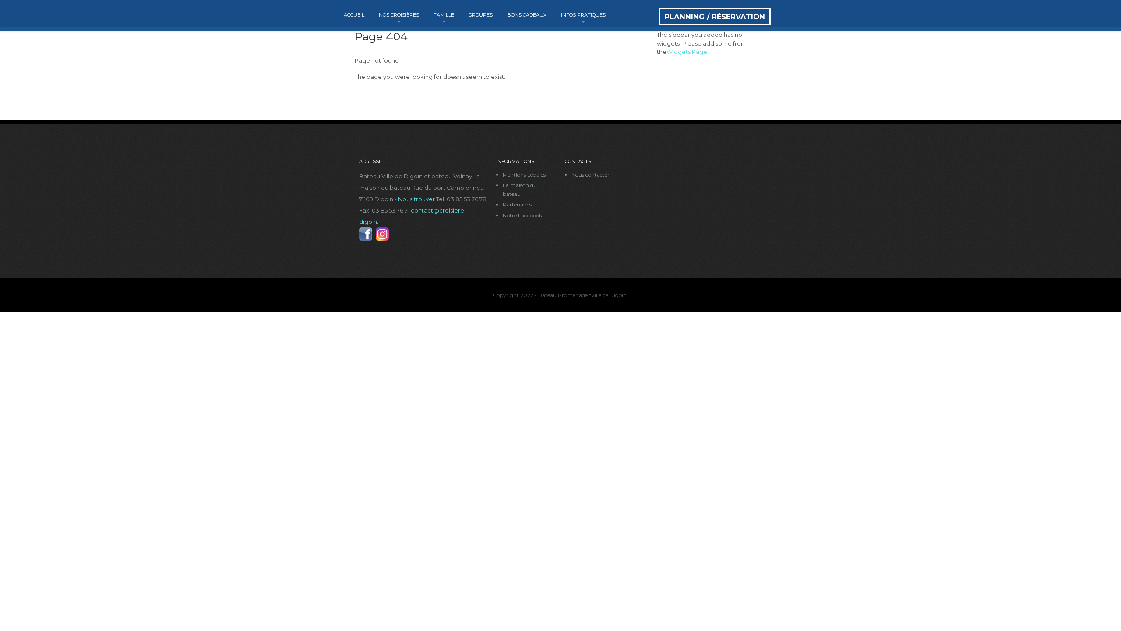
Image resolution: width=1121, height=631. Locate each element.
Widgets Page (686, 51)
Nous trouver (416, 198)
